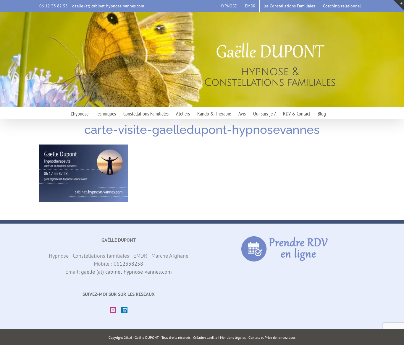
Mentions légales (233, 337)
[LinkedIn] (124, 310)
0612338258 (128, 263)
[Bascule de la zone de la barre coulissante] (398, 5)
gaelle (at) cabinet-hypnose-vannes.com (108, 6)
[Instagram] (113, 310)
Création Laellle (205, 337)
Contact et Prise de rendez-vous (271, 337)
